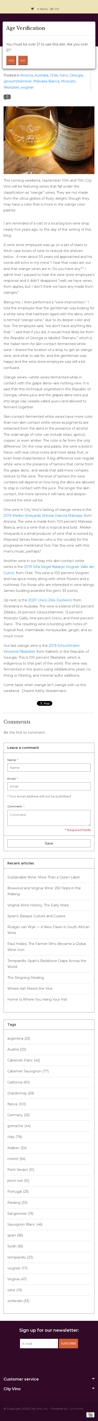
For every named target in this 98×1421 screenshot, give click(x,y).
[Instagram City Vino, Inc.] (90, 6)
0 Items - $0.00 (48, 9)
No (22, 60)
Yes (11, 60)
